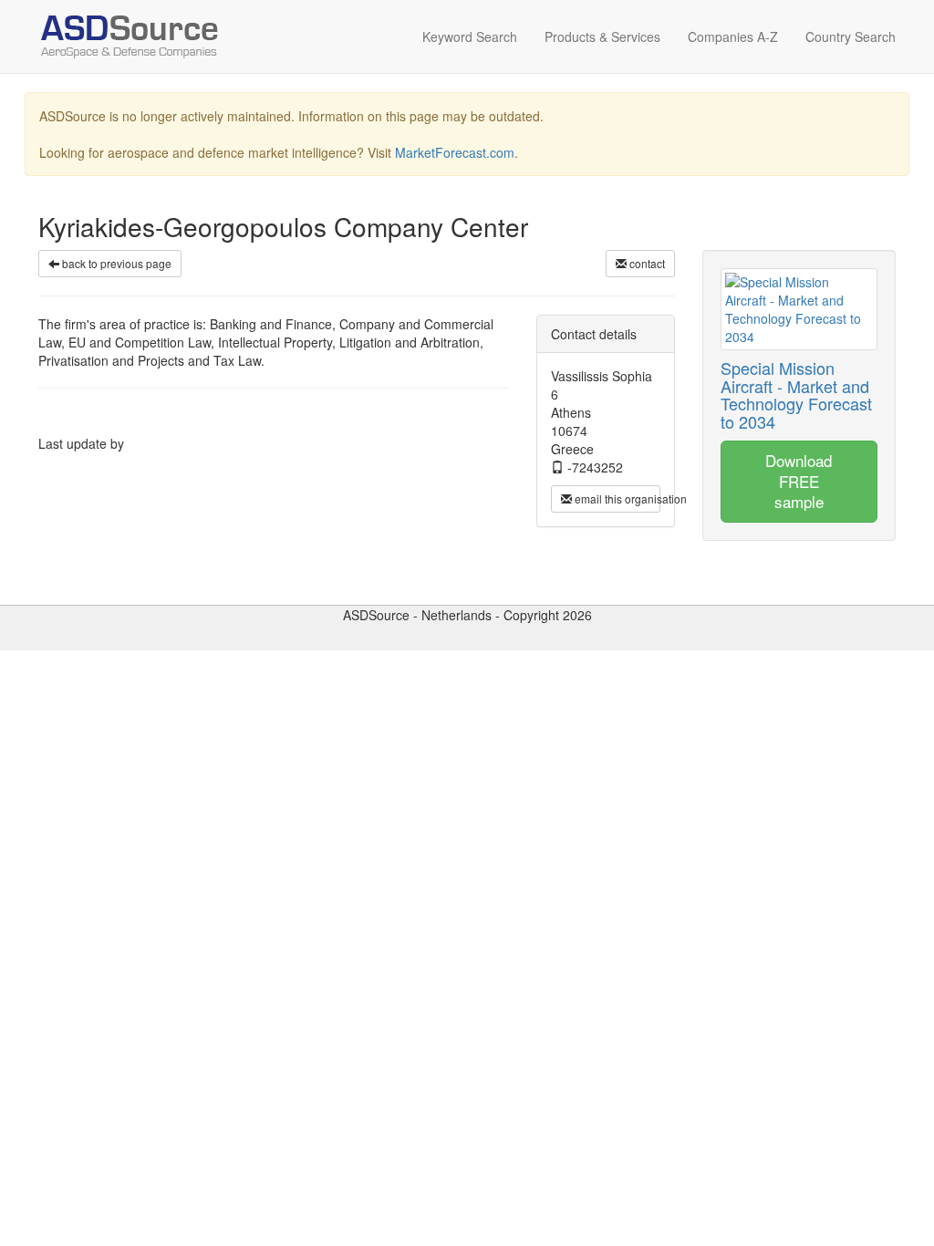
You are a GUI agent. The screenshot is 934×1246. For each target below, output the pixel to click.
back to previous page (115, 263)
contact (646, 263)
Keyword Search (469, 36)
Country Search (850, 36)
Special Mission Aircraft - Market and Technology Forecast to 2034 (796, 394)
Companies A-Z (733, 36)
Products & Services (602, 36)
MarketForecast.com (454, 152)
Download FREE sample (798, 481)
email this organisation (616, 498)
